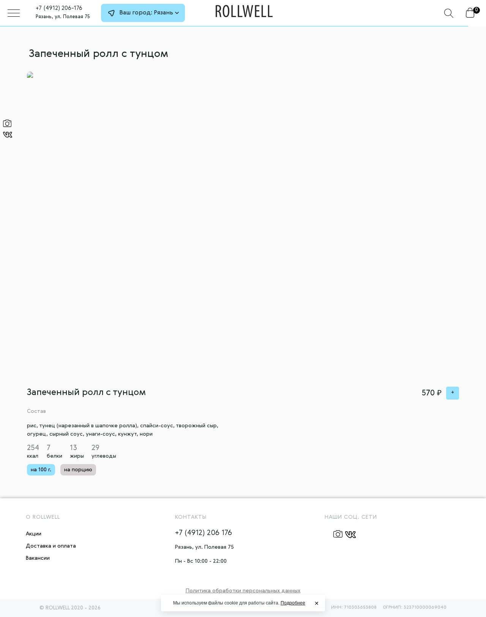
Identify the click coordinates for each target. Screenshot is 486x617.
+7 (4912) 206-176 (59, 8)
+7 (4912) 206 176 (203, 533)
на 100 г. (41, 469)
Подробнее (293, 603)
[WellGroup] (244, 11)
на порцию (78, 469)
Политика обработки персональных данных (243, 590)
